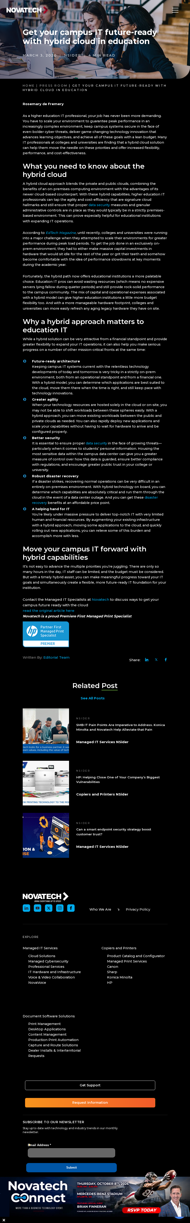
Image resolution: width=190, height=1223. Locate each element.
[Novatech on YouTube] (37, 908)
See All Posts (93, 698)
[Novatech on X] (48, 908)
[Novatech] (46, 897)
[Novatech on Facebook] (71, 908)
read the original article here (48, 610)
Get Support (90, 1085)
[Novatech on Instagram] (59, 908)
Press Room (54, 85)
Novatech (100, 599)
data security (99, 205)
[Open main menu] (174, 10)
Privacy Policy (138, 909)
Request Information (90, 1102)
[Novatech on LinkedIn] (26, 908)
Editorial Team (56, 657)
